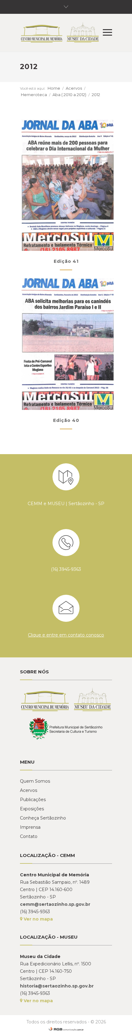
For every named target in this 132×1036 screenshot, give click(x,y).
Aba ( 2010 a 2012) (69, 94)
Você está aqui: (32, 88)
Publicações (33, 799)
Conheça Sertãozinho (43, 818)
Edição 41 (66, 261)
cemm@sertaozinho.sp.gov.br (55, 904)
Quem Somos (35, 781)
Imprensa (30, 827)
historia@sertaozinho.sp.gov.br (57, 986)
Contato (28, 836)
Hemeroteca (34, 94)
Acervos (74, 88)
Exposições (32, 809)
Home (54, 88)
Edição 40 (66, 420)
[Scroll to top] (121, 1025)
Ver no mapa (37, 919)
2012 (96, 94)
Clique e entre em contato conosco (66, 635)
